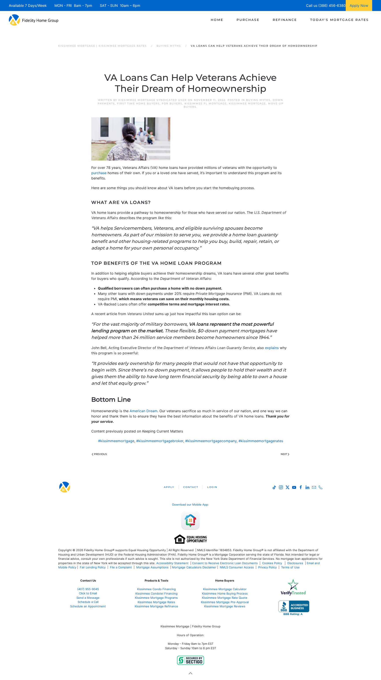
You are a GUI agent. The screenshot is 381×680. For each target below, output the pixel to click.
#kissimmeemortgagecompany (211, 441)
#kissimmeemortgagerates (261, 441)
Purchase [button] (248, 20)
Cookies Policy (272, 563)
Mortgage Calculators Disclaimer (194, 567)
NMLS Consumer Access (237, 567)
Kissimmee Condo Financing (156, 589)
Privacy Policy (267, 567)
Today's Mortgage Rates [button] (339, 20)
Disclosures (295, 563)
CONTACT (190, 487)
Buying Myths (258, 100)
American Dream (143, 411)
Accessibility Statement (172, 563)
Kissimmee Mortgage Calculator (225, 589)
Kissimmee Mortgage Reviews (224, 606)
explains (272, 348)
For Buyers (172, 103)
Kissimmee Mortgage (247, 103)
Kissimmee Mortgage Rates (156, 602)
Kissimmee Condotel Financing (156, 593)
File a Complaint (121, 567)
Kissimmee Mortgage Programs (156, 597)
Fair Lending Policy (93, 567)
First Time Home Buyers (138, 103)
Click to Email (88, 593)
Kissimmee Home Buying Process (225, 593)
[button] (190, 673)
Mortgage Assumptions (152, 567)
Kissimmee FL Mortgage (206, 103)
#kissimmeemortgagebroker (159, 441)
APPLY (169, 487)
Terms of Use (291, 567)
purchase (98, 173)
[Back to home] (33, 20)
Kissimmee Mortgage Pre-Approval (225, 602)
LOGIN (212, 487)
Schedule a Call (88, 602)
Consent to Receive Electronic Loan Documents (225, 563)
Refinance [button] (285, 20)
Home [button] (217, 20)
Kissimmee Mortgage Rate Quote (224, 597)
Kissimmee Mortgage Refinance (156, 606)
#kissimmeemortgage (116, 441)
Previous (100, 454)
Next (284, 454)
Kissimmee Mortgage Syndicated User (152, 100)
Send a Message (88, 597)
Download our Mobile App (190, 504)
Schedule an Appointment (88, 606)
